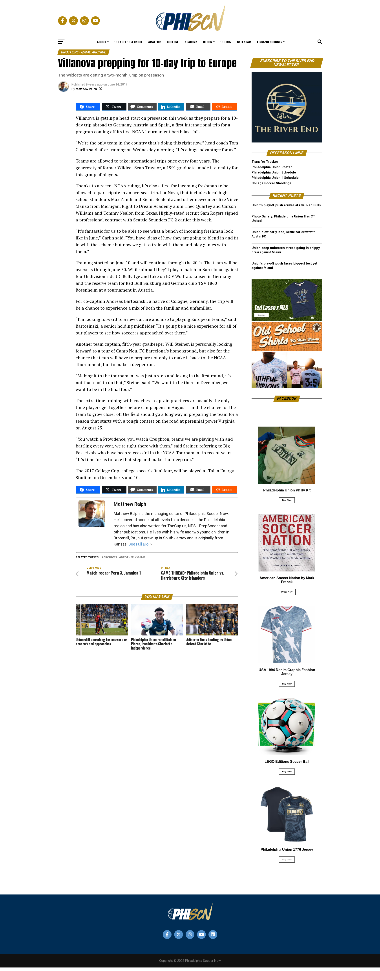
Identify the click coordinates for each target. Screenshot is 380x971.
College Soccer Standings (271, 183)
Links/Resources (269, 41)
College (173, 41)
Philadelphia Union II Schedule (275, 178)
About (101, 41)
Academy (191, 41)
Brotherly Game (133, 557)
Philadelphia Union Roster (272, 167)
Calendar (244, 41)
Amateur (154, 41)
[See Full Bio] (151, 544)
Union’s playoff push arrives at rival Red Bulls (286, 205)
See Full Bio (138, 544)
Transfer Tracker (265, 162)
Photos (225, 41)
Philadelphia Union (127, 41)
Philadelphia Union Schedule (274, 172)
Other (207, 41)
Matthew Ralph (86, 89)
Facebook (287, 398)
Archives (110, 557)
